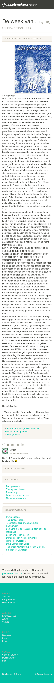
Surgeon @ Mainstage (16, 549)
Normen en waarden (16, 498)
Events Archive (9, 615)
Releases (6, 635)
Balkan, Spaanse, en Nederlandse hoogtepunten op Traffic (22, 430)
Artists (5, 618)
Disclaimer (7, 674)
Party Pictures (8, 599)
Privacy (17, 674)
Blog (4, 660)
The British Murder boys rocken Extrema (25, 546)
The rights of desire (15, 489)
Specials (37, 38)
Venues (5, 621)
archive (19, 4)
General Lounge (10, 654)
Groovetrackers (13, 38)
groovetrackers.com (12, 573)
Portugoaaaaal (14, 434)
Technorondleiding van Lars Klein (22, 522)
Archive (26, 38)
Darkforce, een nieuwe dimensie (21, 537)
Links (4, 641)
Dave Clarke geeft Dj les (17, 543)
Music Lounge (9, 657)
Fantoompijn (12, 492)
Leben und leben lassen (17, 495)
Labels (5, 638)
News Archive (8, 602)
